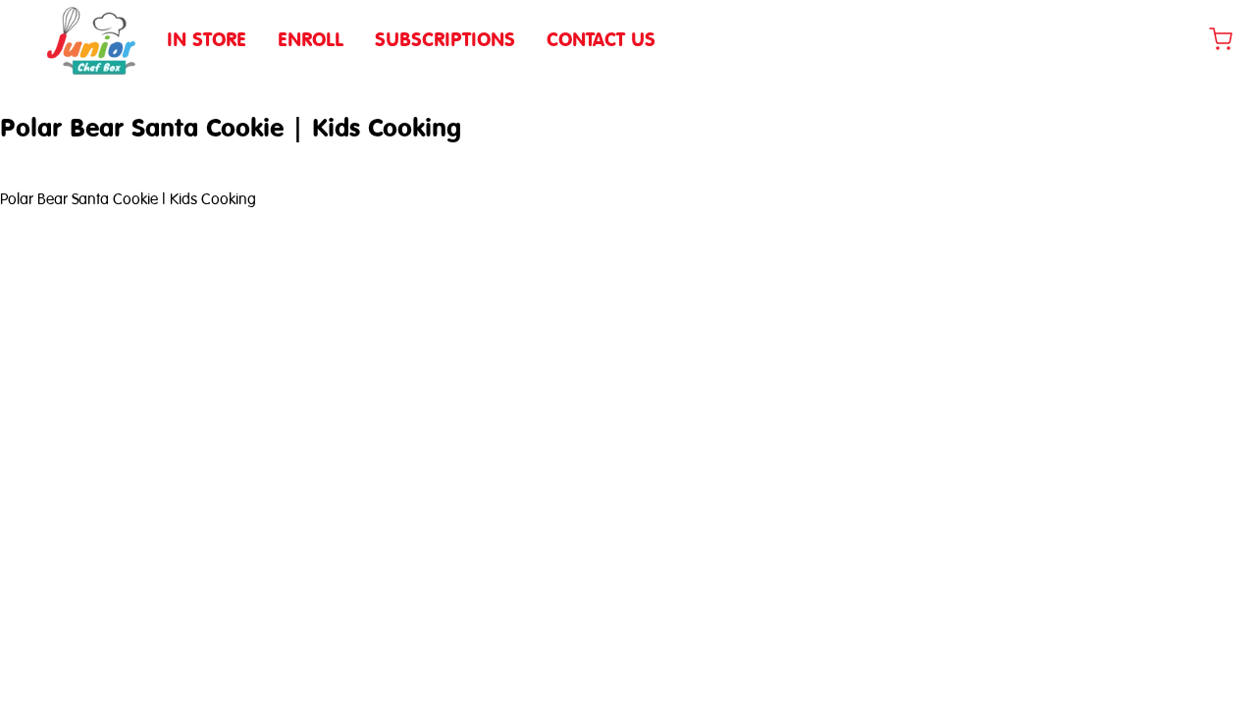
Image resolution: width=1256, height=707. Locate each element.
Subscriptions (445, 39)
